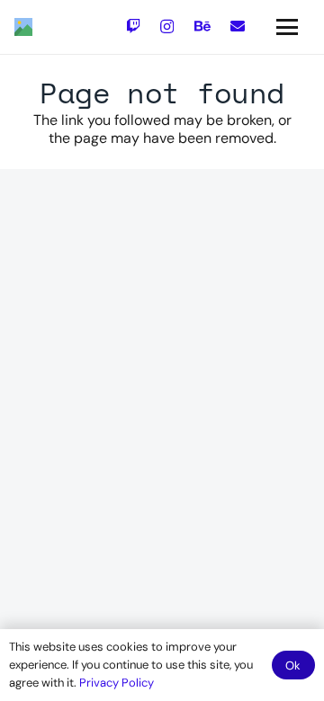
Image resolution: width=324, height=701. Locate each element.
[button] (287, 27)
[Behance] (202, 26)
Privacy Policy (116, 682)
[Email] (237, 26)
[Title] (23, 27)
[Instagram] (167, 27)
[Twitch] (133, 26)
